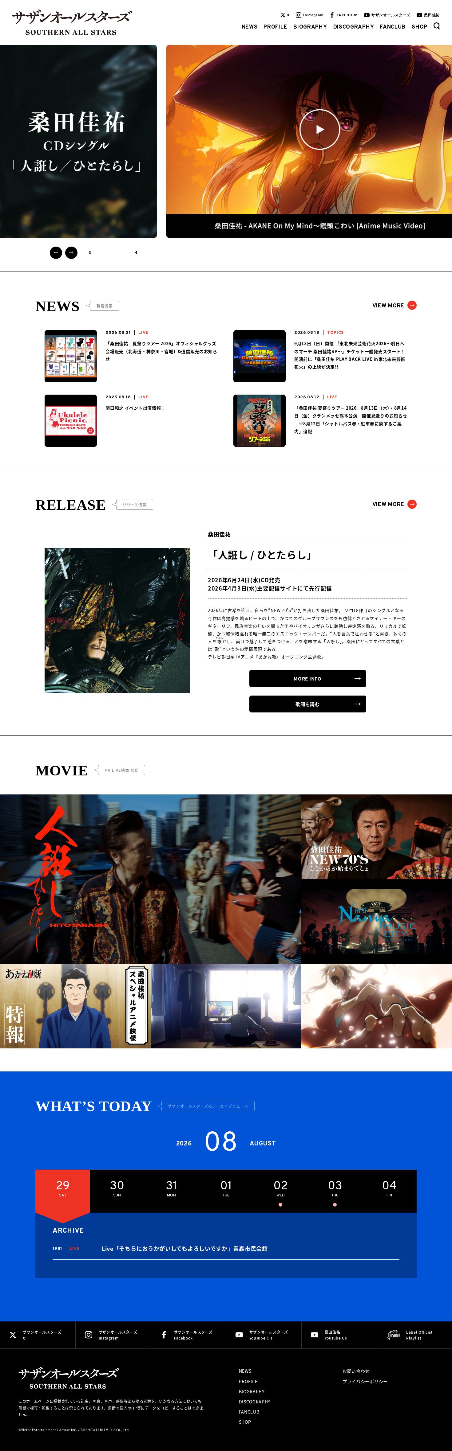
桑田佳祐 (432, 15)
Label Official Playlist (419, 1334)
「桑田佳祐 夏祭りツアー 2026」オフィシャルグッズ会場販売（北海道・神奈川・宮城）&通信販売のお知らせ (161, 351)
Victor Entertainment (38, 1429)
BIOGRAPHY (310, 27)
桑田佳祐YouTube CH (336, 1334)
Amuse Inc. (68, 1429)
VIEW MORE (388, 306)
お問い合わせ (356, 1371)
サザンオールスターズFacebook (193, 1334)
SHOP (419, 27)
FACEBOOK (347, 15)
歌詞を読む (307, 704)
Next (71, 253)
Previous (56, 253)
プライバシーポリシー (365, 1381)
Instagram (313, 15)
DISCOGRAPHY (353, 27)
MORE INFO (307, 678)
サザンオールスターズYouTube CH (268, 1334)
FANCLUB (393, 27)
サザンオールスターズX (42, 1334)
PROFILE (275, 27)
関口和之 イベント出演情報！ (135, 408)
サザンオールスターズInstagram (118, 1334)
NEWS (250, 27)
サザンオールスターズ (390, 15)
